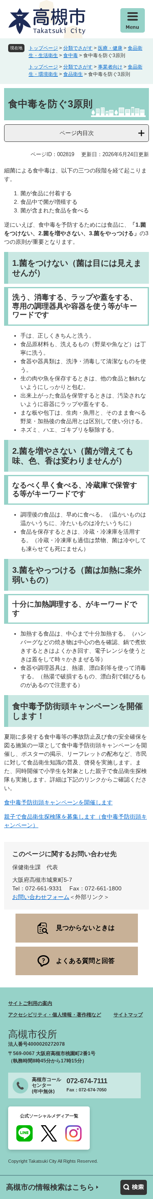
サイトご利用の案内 (30, 1003)
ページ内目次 (77, 133)
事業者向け (110, 67)
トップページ (43, 48)
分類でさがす (78, 48)
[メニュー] (132, 20)
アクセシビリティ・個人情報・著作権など (54, 1015)
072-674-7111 (87, 1081)
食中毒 (70, 55)
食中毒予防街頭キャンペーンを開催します (58, 802)
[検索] (133, 1187)
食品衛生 (73, 74)
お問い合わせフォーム (40, 897)
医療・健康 (110, 48)
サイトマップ (128, 1015)
